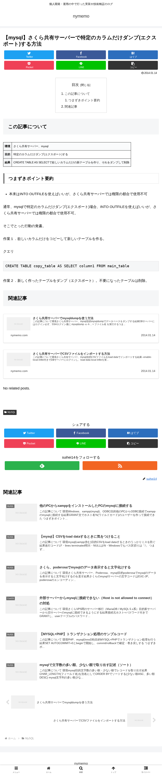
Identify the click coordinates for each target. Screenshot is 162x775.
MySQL (11, 412)
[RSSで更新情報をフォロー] (120, 465)
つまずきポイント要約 (84, 100)
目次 (75, 85)
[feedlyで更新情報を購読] (42, 465)
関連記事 (71, 106)
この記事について (77, 93)
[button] (149, 494)
